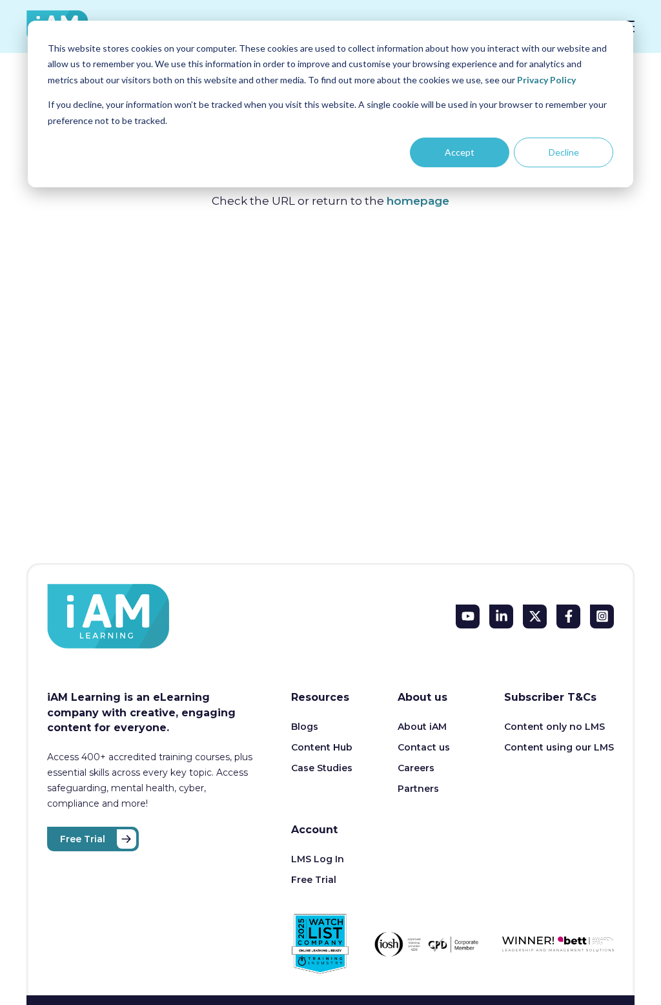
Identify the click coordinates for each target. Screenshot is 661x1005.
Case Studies (321, 768)
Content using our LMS (559, 747)
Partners (418, 788)
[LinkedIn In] (501, 616)
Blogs (304, 726)
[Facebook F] (568, 616)
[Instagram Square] (602, 616)
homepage (418, 200)
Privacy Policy (546, 79)
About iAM (422, 726)
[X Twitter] (535, 616)
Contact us (424, 747)
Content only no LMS (554, 726)
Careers (416, 768)
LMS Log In (317, 859)
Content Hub (321, 747)
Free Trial (82, 839)
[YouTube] (468, 616)
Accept (459, 152)
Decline (564, 152)
